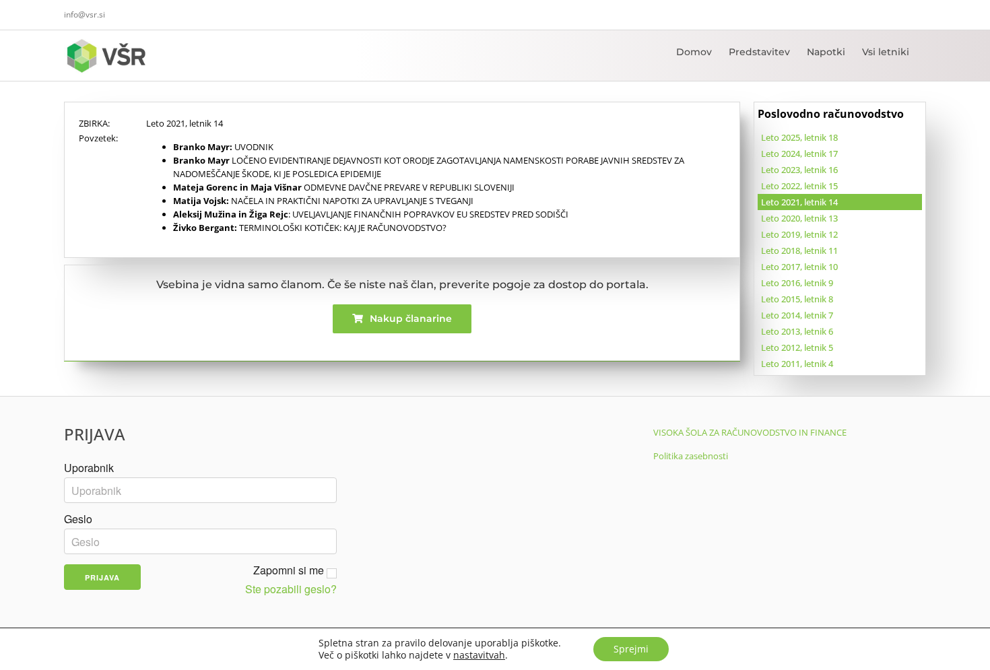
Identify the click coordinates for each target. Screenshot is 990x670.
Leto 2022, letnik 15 (799, 186)
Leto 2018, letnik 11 (799, 250)
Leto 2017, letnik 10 (799, 267)
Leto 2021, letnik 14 (799, 202)
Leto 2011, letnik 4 (797, 364)
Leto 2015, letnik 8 (797, 299)
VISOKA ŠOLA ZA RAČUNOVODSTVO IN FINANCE (750, 432)
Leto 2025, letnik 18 (799, 137)
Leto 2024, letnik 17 (799, 153)
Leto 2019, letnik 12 (799, 234)
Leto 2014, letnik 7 (797, 315)
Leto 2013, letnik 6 (797, 331)
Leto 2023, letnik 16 (799, 170)
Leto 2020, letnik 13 (799, 218)
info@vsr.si (84, 14)
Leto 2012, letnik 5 (797, 347)
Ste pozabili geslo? (291, 589)
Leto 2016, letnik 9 (797, 283)
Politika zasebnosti (690, 456)
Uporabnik (89, 468)
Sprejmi (631, 648)
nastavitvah (479, 655)
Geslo (78, 519)
